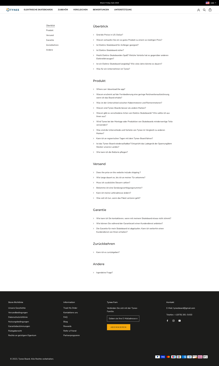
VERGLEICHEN (80, 9)
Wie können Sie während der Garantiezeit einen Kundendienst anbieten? (129, 223)
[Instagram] (173, 320)
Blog (65, 321)
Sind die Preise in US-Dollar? (109, 34)
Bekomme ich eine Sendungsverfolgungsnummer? (119, 187)
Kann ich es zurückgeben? (108, 252)
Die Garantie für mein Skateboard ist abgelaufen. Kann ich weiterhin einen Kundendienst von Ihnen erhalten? (130, 230)
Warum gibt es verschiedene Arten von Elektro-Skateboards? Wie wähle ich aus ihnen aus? (133, 115)
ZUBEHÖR (63, 9)
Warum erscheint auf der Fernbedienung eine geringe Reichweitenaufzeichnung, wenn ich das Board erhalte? (133, 96)
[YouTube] (180, 320)
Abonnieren (119, 327)
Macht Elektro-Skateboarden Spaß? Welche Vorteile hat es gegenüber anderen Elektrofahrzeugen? (132, 57)
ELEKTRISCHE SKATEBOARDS (38, 9)
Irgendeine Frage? (104, 272)
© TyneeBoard (16, 355)
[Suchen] (204, 9)
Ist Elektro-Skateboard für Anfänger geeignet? (117, 45)
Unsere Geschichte (17, 308)
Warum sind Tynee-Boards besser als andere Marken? (121, 108)
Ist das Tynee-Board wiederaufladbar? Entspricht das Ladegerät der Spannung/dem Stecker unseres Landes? (134, 145)
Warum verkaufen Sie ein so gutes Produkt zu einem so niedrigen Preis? (129, 40)
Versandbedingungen (18, 312)
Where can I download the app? (110, 89)
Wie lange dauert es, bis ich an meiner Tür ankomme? (120, 177)
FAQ (65, 317)
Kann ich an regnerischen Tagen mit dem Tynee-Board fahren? (124, 138)
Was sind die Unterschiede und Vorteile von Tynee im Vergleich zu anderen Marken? (130, 132)
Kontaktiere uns (70, 312)
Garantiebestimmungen (19, 326)
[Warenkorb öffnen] (210, 9)
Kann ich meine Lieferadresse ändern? (113, 193)
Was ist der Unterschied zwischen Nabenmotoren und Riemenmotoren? (129, 102)
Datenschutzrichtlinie (18, 317)
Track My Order (70, 308)
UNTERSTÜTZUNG (123, 9)
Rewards (67, 326)
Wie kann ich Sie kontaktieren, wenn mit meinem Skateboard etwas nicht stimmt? (133, 218)
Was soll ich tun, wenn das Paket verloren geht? (118, 198)
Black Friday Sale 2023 (109, 3)
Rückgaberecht (15, 330)
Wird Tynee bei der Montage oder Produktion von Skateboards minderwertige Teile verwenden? (134, 123)
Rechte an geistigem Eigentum (22, 335)
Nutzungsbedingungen (18, 321)
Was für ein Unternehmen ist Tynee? (113, 69)
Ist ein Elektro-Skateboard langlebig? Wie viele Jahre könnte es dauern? (129, 63)
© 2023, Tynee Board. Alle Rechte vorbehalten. (32, 358)
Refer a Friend (69, 330)
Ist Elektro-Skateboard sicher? (110, 50)
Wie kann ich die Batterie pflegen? (112, 152)
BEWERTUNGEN (101, 9)
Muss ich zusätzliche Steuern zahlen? (113, 182)
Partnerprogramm (71, 335)
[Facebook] (167, 320)
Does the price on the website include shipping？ (118, 172)
